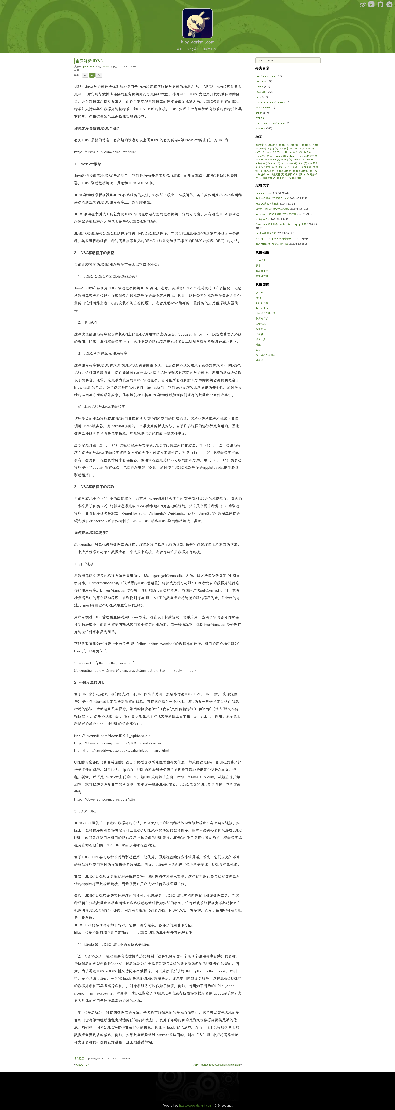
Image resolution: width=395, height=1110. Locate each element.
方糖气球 (261, 323)
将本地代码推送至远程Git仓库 (272, 198)
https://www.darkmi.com (195, 1105)
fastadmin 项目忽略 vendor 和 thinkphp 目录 (281, 224)
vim (275, 163)
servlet (274, 159)
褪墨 (258, 344)
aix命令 (261, 144)
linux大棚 (261, 260)
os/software (263, 107)
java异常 (286, 148)
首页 (180, 49)
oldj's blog (262, 302)
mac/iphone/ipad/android (270, 102)
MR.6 (258, 297)
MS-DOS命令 (302, 152)
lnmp (258, 97)
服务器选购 (304, 170)
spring (286, 159)
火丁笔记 (261, 329)
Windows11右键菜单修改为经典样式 (276, 214)
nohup (293, 156)
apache (274, 144)
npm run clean (264, 193)
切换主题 (210, 49)
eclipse (297, 144)
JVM (259, 152)
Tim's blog (262, 308)
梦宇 (258, 265)
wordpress (289, 163)
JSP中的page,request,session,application (216, 1064)
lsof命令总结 (263, 219)
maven (270, 152)
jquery (308, 148)
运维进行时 (262, 275)
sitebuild (260, 128)
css (285, 144)
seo (263, 159)
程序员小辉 (262, 270)
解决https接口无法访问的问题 (272, 243)
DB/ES (259, 86)
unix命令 (262, 163)
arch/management (266, 76)
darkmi (106, 66)
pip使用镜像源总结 (266, 233)
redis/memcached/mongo (270, 123)
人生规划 (267, 167)
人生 (302, 163)
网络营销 (269, 178)
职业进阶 (284, 178)
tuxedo (311, 159)
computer (261, 81)
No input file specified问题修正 (273, 238)
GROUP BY (82, 1064)
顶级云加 (261, 360)
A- (85, 75)
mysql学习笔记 (265, 156)
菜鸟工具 (261, 339)
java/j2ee (88, 66)
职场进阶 (299, 178)
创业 (292, 167)
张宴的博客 (262, 318)
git (308, 144)
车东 (258, 350)
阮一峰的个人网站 (265, 355)
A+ (98, 75)
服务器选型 (287, 170)
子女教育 (305, 167)
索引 (304, 174)
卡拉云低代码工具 (265, 313)
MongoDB (285, 152)
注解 (265, 174)
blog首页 (193, 49)
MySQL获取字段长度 (267, 203)
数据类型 (271, 170)
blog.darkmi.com (197, 42)
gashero (260, 292)
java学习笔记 (268, 148)
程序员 (291, 174)
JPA (297, 148)
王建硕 (259, 334)
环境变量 (277, 174)
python (260, 117)
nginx (281, 156)
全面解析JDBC (89, 60)
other (259, 112)
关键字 (281, 167)
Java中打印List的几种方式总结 (273, 208)
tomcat (299, 159)
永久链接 (79, 1058)
